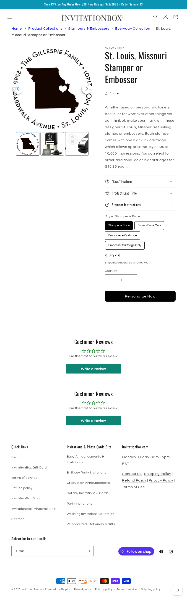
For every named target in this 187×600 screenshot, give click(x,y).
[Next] (87, 88)
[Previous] (18, 88)
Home (16, 28)
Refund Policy (134, 480)
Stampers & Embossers (88, 28)
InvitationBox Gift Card (29, 467)
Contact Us (132, 474)
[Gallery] (52, 102)
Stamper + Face (118, 224)
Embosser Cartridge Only (125, 244)
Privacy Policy (161, 480)
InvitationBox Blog (25, 498)
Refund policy (22, 488)
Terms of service (127, 589)
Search (17, 457)
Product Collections (45, 28)
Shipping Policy (157, 474)
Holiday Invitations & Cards (88, 493)
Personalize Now (140, 296)
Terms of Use (133, 487)
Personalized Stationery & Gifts (91, 524)
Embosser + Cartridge (122, 234)
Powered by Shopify (57, 589)
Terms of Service (24, 477)
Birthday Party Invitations (86, 472)
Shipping (111, 262)
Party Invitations (79, 503)
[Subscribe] (88, 551)
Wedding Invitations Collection (90, 514)
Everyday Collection (132, 28)
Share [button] (114, 93)
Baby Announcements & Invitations (85, 459)
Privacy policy (103, 589)
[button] (10, 17)
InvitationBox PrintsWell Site (33, 509)
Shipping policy (151, 589)
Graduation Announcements (89, 482)
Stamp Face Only (149, 224)
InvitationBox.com (33, 589)
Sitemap (17, 519)
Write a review (93, 369)
